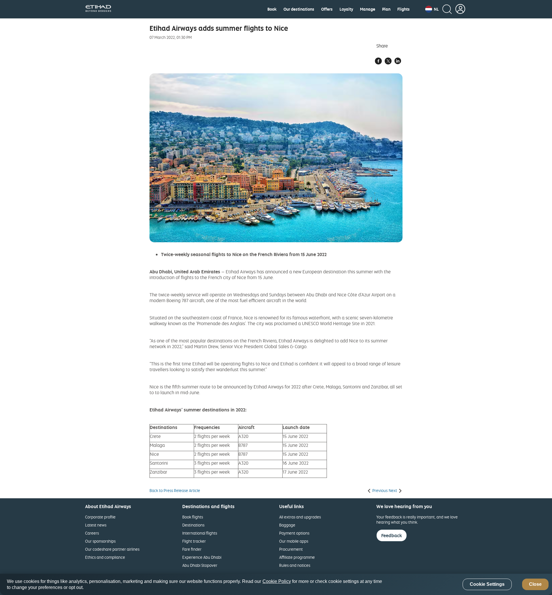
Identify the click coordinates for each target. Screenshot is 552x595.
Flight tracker (194, 541)
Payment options (294, 533)
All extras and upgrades (300, 517)
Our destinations (298, 9)
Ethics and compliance (105, 557)
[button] (432, 9)
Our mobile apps (293, 541)
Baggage (287, 525)
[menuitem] (272, 9)
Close (535, 584)
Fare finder (192, 549)
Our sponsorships (100, 541)
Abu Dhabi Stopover (199, 565)
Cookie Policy (276, 581)
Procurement (291, 549)
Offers (327, 9)
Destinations (193, 525)
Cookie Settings (487, 584)
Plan (386, 9)
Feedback (391, 535)
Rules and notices (294, 565)
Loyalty (346, 9)
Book (272, 9)
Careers (92, 533)
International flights (199, 533)
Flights (403, 9)
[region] (276, 584)
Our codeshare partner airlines (112, 549)
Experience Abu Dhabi (201, 557)
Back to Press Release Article (175, 490)
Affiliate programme (297, 557)
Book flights (192, 517)
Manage (367, 9)
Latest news (95, 525)
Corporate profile (100, 517)
